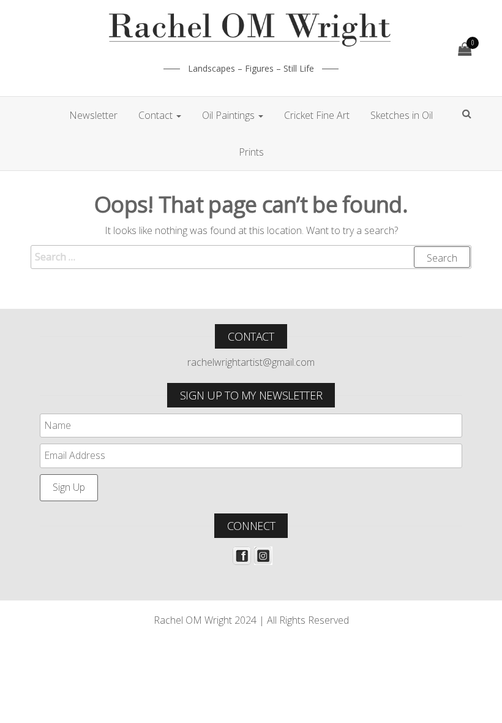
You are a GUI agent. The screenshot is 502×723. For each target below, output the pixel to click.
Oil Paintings (229, 115)
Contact (156, 115)
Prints (251, 152)
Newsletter (93, 115)
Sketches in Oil (401, 115)
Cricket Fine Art (317, 115)
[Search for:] (251, 257)
